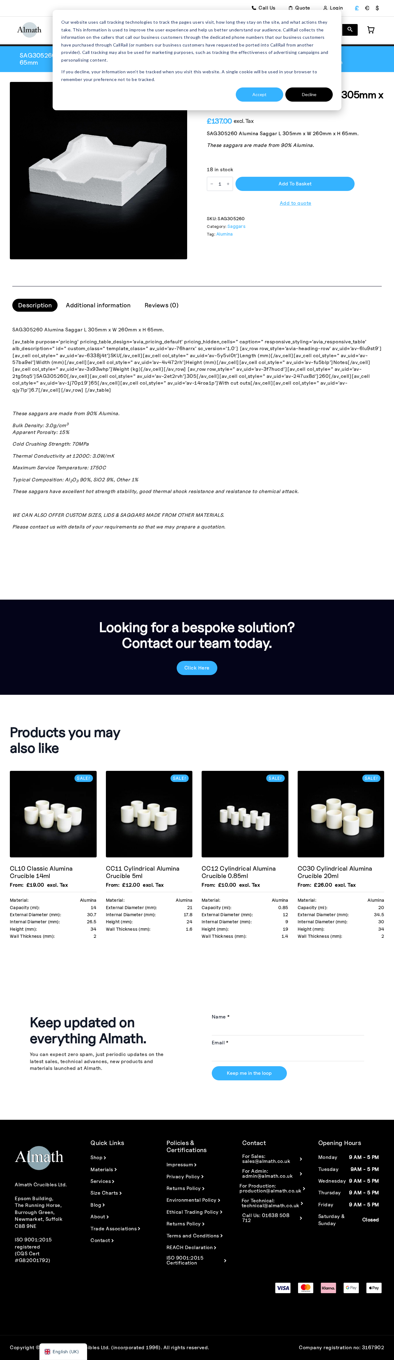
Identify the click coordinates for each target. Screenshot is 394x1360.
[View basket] (371, 30)
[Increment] (228, 184)
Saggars (236, 226)
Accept (259, 94)
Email (220, 1042)
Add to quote (296, 203)
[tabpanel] (197, 428)
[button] (350, 30)
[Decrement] (211, 184)
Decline (309, 94)
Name (221, 1016)
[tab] (35, 305)
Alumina (224, 234)
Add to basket (295, 184)
